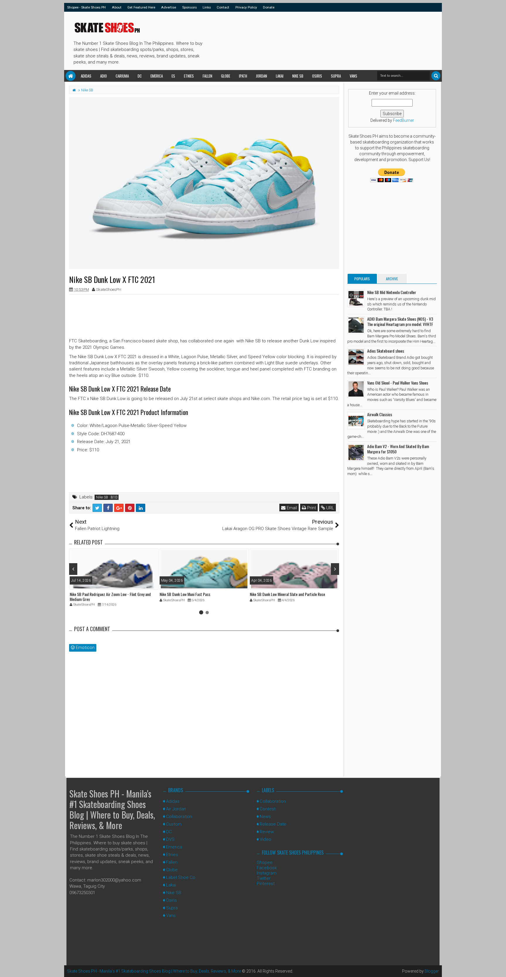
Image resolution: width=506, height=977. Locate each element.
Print (311, 507)
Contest (268, 809)
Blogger (432, 971)
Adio (103, 76)
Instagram (266, 873)
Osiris (317, 76)
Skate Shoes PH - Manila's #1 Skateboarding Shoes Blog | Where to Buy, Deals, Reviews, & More (112, 809)
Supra (336, 76)
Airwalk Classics (379, 414)
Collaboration (179, 816)
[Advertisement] (311, 40)
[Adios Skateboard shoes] (356, 357)
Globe (225, 76)
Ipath (243, 76)
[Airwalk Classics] (356, 420)
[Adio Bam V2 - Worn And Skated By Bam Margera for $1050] (356, 452)
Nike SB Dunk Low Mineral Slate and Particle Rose (287, 594)
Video (265, 839)
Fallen (207, 76)
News (265, 816)
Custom (174, 824)
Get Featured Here (141, 7)
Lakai (279, 76)
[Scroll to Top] (499, 967)
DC (140, 76)
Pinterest (266, 883)
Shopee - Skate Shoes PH (86, 7)
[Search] (435, 75)
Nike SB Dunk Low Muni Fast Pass (185, 594)
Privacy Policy (246, 7)
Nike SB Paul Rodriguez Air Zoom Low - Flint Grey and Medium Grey (110, 596)
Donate (268, 7)
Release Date (273, 824)
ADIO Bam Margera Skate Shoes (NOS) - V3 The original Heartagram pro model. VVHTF (400, 321)
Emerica (157, 76)
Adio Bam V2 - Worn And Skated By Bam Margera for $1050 (398, 449)
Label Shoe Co (180, 877)
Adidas (86, 76)
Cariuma (122, 76)
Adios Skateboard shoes (385, 351)
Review (267, 831)
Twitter (264, 878)
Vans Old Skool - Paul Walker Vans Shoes (397, 383)
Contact (223, 7)
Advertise (168, 7)
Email (291, 507)
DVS (170, 839)
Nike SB (297, 76)
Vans (353, 76)
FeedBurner (403, 120)
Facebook (267, 867)
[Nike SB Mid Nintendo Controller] (356, 298)
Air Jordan (176, 809)
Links (207, 7)
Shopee (265, 862)
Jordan (261, 76)
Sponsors (189, 7)
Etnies (189, 76)
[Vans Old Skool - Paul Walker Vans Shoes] (356, 389)
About (117, 7)
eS (173, 76)
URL (329, 507)
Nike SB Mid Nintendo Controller (391, 292)
